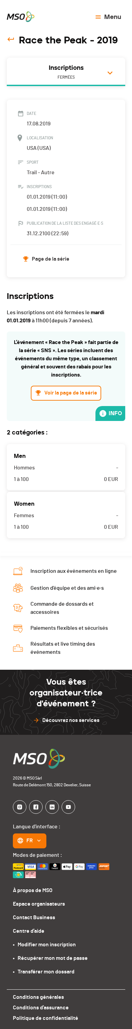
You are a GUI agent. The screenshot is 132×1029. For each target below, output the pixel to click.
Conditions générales (38, 997)
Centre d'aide (28, 931)
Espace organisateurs (39, 904)
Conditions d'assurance (41, 1007)
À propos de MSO (32, 890)
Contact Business (34, 917)
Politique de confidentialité (45, 1018)
